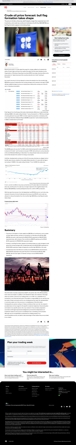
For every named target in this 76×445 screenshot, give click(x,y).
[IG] (6, 7)
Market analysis (43, 7)
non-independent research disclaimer (41, 335)
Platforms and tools (31, 7)
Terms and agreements (16, 405)
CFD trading (21, 386)
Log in (70, 4)
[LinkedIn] (48, 59)
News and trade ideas (49, 388)
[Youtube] (67, 406)
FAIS (22, 405)
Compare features (35, 394)
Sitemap (9, 405)
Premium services (22, 389)
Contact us (61, 388)
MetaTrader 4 (34, 391)
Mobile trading (35, 388)
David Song (11, 64)
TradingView (34, 389)
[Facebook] (41, 59)
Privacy (24, 405)
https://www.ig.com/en (48, 2)
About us (37, 7)
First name (9, 351)
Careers (59, 441)
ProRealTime (34, 393)
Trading (24, 7)
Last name (29, 351)
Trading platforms (35, 386)
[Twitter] (45, 59)
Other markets (9, 393)
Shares (58, 64)
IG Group (56, 441)
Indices (63, 64)
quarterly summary (8, 336)
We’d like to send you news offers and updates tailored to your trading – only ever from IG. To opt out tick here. (16, 363)
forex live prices (59, 91)
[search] (70, 7)
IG (6, 405)
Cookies (32, 405)
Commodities (7, 59)
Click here (64, 389)
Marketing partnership (66, 441)
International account (23, 388)
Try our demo (34, 396)
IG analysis (47, 386)
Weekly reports (48, 389)
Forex (54, 64)
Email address (10, 356)
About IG (28, 405)
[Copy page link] (38, 59)
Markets (7, 386)
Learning (49, 7)
